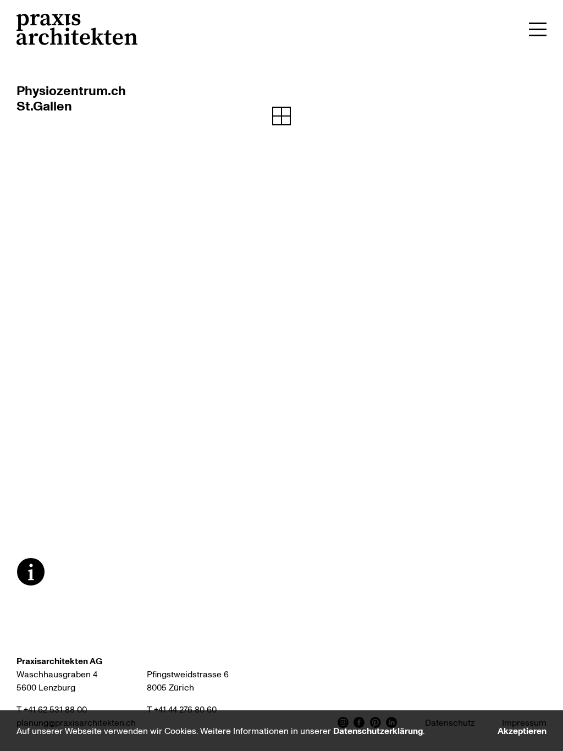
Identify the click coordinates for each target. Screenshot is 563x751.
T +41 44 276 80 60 (182, 709)
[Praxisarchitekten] (76, 29)
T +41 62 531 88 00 (51, 709)
